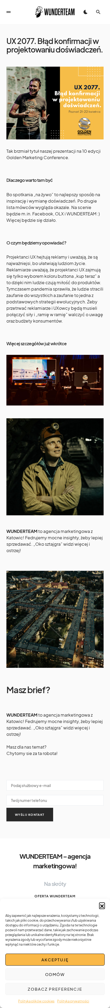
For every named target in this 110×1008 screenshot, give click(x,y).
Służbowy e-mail (55, 784)
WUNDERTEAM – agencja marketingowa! (55, 861)
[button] (102, 905)
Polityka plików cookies (36, 1001)
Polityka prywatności (73, 1001)
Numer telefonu (55, 799)
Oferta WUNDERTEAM (54, 896)
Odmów (55, 974)
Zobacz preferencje (55, 988)
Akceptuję (55, 959)
